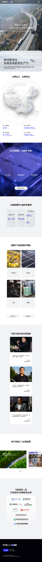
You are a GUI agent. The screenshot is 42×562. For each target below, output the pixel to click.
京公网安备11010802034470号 (14, 556)
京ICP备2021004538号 (6, 556)
